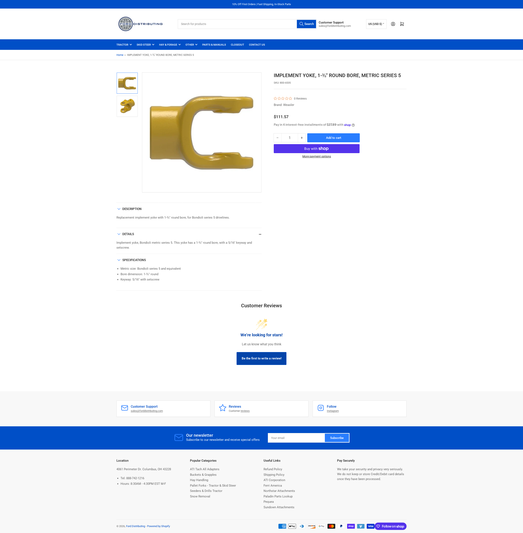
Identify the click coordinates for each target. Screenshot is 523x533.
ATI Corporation (274, 480)
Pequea (269, 502)
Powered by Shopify (158, 526)
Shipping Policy (274, 475)
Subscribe (337, 438)
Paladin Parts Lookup (278, 496)
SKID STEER (144, 44)
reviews (245, 410)
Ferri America (273, 485)
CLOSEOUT (237, 44)
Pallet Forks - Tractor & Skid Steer (213, 485)
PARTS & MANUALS (214, 44)
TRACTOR (122, 44)
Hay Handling (199, 480)
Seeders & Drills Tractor (206, 491)
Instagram (333, 410)
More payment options (316, 156)
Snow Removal (200, 496)
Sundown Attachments (279, 507)
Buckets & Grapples (203, 475)
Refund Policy (273, 469)
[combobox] (247, 24)
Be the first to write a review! (262, 358)
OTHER (190, 44)
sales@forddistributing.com (147, 410)
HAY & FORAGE (168, 44)
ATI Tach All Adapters (204, 469)
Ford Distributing (135, 526)
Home (119, 54)
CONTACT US (257, 44)
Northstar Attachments (279, 491)
